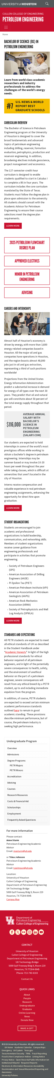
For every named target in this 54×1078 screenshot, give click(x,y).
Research (27, 1001)
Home (5, 34)
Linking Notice (38, 1056)
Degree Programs (16, 760)
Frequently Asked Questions (21, 819)
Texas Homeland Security (13, 1053)
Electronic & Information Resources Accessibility (23, 1066)
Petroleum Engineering (23, 19)
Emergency (7, 1050)
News (27, 1016)
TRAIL (28, 1053)
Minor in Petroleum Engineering (27, 277)
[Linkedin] (35, 932)
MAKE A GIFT (27, 1028)
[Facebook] (12, 932)
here (16, 710)
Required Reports (29, 1063)
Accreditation (14, 776)
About (27, 994)
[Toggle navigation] (6, 27)
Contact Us (27, 978)
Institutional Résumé (11, 1063)
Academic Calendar (23, 1047)
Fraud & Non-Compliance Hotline (16, 1056)
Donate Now (27, 1020)
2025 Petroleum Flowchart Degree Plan (27, 245)
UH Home (9, 1047)
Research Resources (17, 794)
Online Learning (27, 1012)
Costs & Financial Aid (17, 801)
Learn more (13, 225)
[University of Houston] (19, 3)
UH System (18, 1050)
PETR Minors (16, 770)
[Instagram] (29, 932)
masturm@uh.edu (22, 851)
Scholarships (14, 807)
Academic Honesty (15, 652)
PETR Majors (16, 765)
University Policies (10, 1075)
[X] (17, 932)
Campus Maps (39, 1047)
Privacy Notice (8, 1060)
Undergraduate (27, 1005)
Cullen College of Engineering (23, 13)
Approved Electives (27, 261)
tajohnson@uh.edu (23, 867)
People (27, 998)
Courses (11, 788)
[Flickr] (23, 932)
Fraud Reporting (39, 1053)
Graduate (27, 1009)
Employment (14, 813)
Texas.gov (28, 1050)
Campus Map (13, 899)
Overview (12, 748)
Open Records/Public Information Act (32, 1060)
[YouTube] (41, 932)
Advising (27, 292)
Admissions (13, 754)
